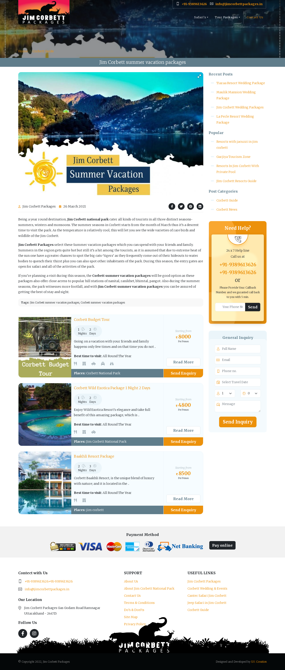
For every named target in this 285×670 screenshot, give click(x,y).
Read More (183, 362)
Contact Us (255, 17)
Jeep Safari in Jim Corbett (206, 603)
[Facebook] (22, 633)
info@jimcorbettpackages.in (47, 589)
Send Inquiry (238, 422)
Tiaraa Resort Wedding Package (240, 83)
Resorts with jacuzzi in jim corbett (237, 145)
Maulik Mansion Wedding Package (236, 95)
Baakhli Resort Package (94, 456)
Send (252, 307)
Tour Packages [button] (226, 17)
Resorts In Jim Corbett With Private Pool (237, 169)
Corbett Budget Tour (92, 319)
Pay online (222, 545)
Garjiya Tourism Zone (233, 157)
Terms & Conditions (139, 603)
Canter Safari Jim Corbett (206, 596)
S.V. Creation (259, 661)
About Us (131, 581)
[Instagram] (34, 633)
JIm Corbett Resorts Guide (236, 181)
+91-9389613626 (237, 264)
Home (23, 51)
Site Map (131, 617)
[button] (199, 76)
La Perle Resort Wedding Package (235, 119)
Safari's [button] (200, 17)
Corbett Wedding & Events (207, 589)
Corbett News (226, 210)
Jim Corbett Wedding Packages (240, 107)
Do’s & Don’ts (134, 610)
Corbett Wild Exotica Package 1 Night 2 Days (112, 388)
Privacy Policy (135, 624)
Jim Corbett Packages (204, 581)
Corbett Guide (43, 51)
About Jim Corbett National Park (149, 589)
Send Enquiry (183, 373)
